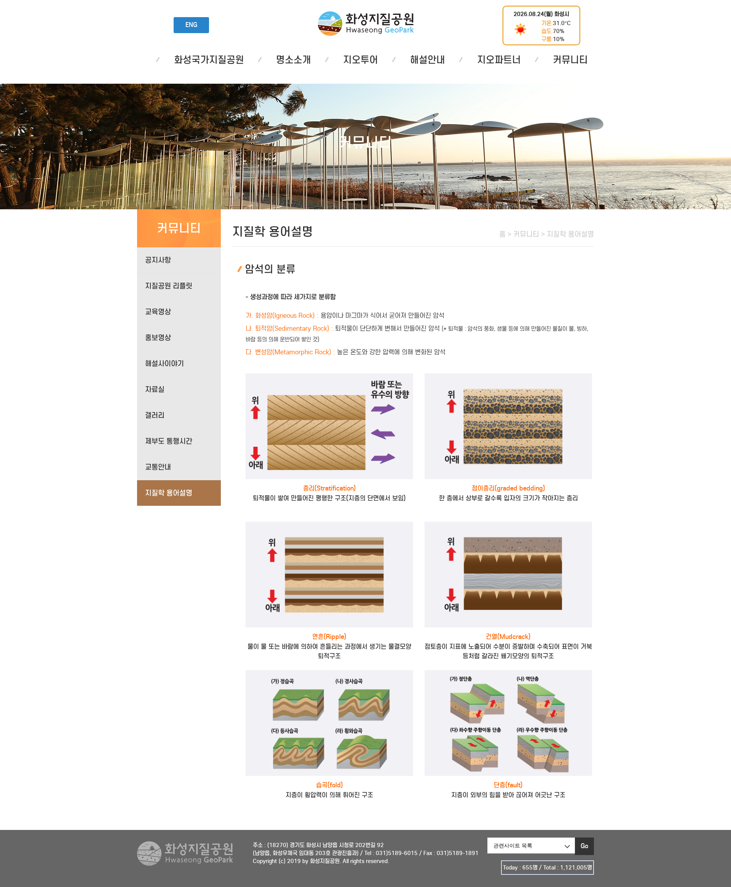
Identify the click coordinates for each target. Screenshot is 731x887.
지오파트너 (499, 60)
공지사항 (158, 260)
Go (584, 846)
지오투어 (360, 60)
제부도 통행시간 (168, 441)
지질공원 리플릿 (168, 286)
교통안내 (158, 467)
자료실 (154, 389)
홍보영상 (158, 337)
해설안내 (427, 60)
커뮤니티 (570, 60)
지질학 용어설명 (168, 493)
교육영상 (158, 311)
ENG (191, 25)
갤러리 (154, 415)
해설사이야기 (164, 363)
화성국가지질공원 (365, 23)
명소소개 (293, 60)
